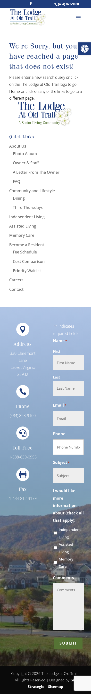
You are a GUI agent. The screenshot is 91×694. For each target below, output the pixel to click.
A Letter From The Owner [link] (36, 172)
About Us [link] (17, 146)
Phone (59, 433)
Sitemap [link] (55, 686)
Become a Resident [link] (26, 244)
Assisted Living (66, 548)
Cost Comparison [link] (29, 261)
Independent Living (70, 533)
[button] (30, 5)
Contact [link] (16, 289)
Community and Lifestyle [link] (32, 190)
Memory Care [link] (21, 235)
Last (56, 377)
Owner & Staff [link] (26, 163)
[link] (84, 48)
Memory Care (66, 563)
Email (59, 405)
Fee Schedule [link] (25, 252)
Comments (63, 577)
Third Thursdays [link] (28, 207)
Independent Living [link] (27, 217)
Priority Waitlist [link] (27, 270)
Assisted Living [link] (22, 226)
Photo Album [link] (25, 153)
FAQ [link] (16, 181)
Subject (61, 462)
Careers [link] (16, 280)
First (56, 351)
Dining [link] (19, 198)
